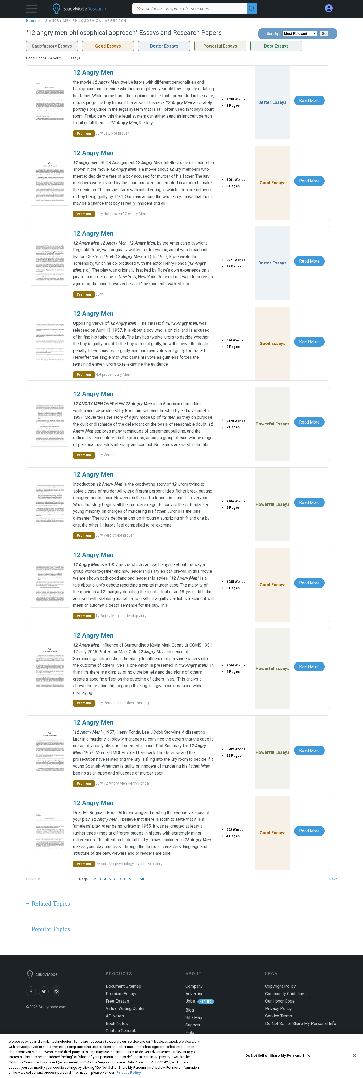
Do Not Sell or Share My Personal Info (278, 1055)
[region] (181, 1056)
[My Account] (331, 8)
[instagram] (57, 994)
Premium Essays (121, 993)
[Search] (252, 8)
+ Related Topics (48, 903)
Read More (309, 100)
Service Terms (278, 1016)
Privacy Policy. (129, 1073)
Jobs (190, 1001)
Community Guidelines (286, 993)
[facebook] (32, 994)
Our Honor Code (280, 1001)
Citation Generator (122, 1030)
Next (333, 879)
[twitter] (45, 994)
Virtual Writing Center (125, 1008)
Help (189, 1032)
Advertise (194, 993)
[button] (31, 9)
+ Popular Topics (48, 929)
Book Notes (117, 1023)
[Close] (354, 1055)
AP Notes (115, 1016)
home (31, 21)
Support (192, 1025)
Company (194, 986)
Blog (189, 1010)
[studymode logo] (88, 8)
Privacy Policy (278, 1008)
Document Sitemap (123, 986)
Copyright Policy (280, 986)
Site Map (193, 1017)
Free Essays (117, 1001)
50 (142, 879)
